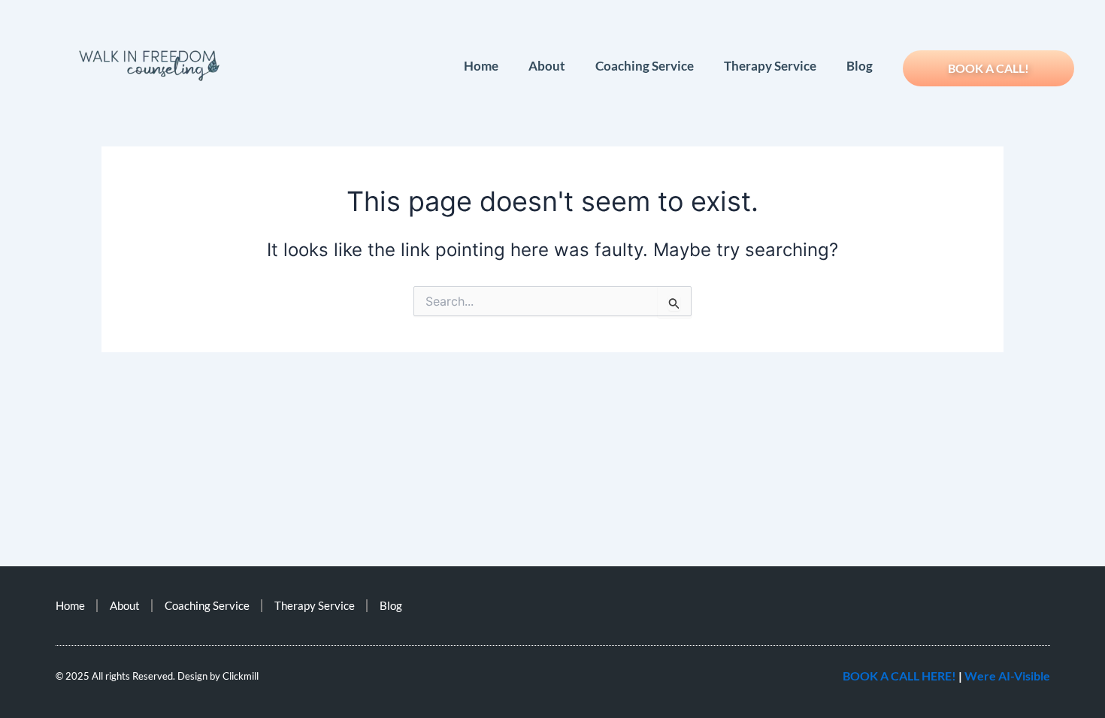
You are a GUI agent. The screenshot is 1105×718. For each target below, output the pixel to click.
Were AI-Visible (1007, 675)
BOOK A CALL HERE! (899, 675)
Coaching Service (644, 66)
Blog (859, 66)
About (546, 66)
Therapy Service (770, 66)
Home (481, 66)
